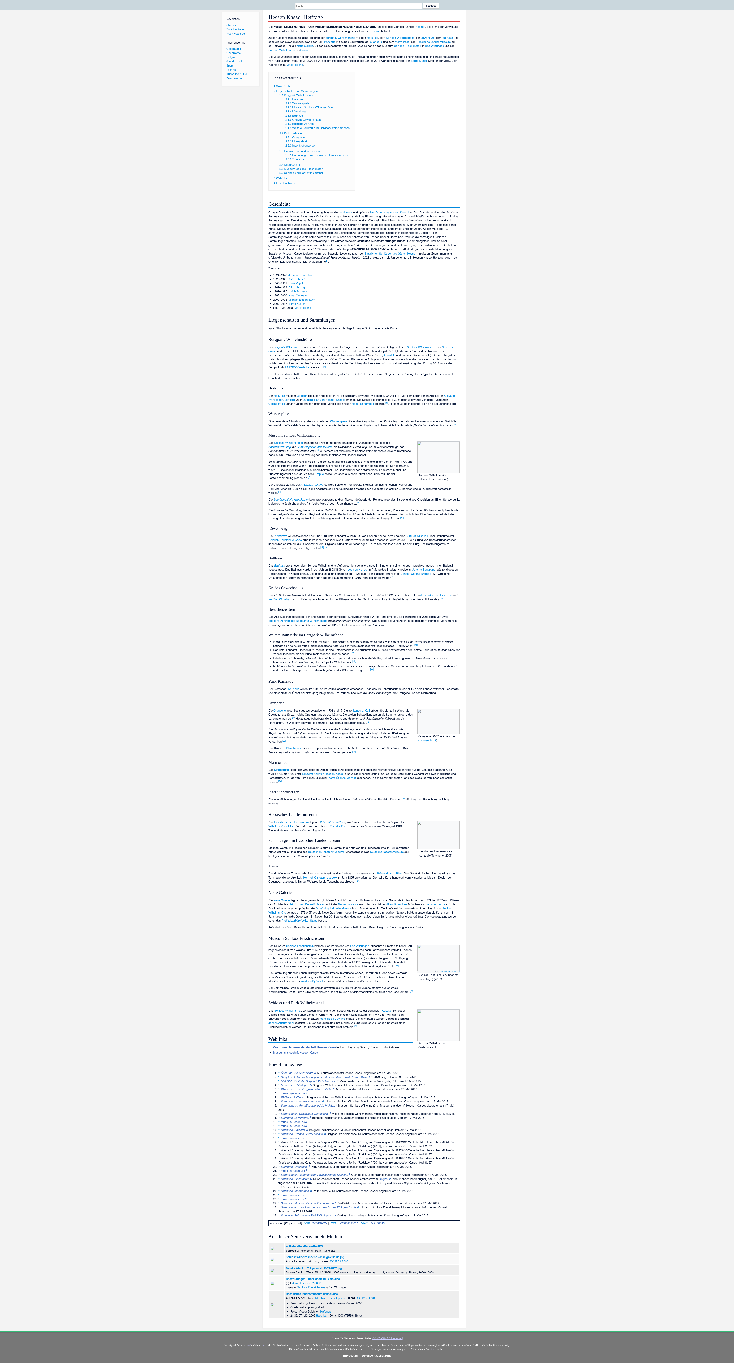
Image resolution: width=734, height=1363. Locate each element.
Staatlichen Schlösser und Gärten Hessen (391, 253)
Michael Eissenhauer (301, 299)
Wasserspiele (338, 421)
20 (293, 717)
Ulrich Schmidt (297, 291)
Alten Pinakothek (396, 904)
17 (352, 653)
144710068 (376, 1223)
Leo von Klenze (357, 569)
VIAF (364, 1223)
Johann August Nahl (281, 1023)
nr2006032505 (347, 1223)
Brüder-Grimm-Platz (332, 822)
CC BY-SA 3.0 (454, 971)
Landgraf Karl (361, 710)
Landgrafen (345, 212)
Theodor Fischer (340, 826)
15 (441, 598)
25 (403, 798)
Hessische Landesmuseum (433, 42)
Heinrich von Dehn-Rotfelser (306, 904)
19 (372, 669)
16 (416, 644)
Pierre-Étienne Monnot (342, 778)
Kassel (376, 31)
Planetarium (293, 748)
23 (354, 751)
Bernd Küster (419, 61)
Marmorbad (402, 42)
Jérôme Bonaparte (423, 569)
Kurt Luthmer (296, 279)
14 (393, 576)
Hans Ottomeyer (298, 295)
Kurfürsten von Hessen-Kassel (389, 212)
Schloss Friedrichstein (407, 46)
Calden (304, 50)
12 (322, 547)
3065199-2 (318, 1223)
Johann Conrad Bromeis (416, 574)
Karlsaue (329, 42)
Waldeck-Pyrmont (312, 981)
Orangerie (376, 42)
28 (411, 991)
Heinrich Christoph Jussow (285, 540)
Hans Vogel (295, 283)
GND (307, 1223)
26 (358, 880)
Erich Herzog (296, 287)
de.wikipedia (337, 1298)
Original (383, 1179)
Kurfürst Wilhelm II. (280, 599)
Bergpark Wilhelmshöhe (340, 38)
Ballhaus (447, 38)
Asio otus (443, 971)
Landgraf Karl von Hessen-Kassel (324, 399)
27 (397, 965)
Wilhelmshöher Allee (281, 826)
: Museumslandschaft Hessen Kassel (305, 1047)
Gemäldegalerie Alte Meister (314, 447)
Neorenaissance (348, 904)
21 (368, 721)
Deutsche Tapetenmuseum (387, 852)
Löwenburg (427, 38)
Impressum (350, 1355)
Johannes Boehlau (300, 275)
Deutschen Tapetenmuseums (326, 852)
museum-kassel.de (293, 1093)
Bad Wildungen (434, 46)
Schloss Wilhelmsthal (281, 50)
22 (284, 740)
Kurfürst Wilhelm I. (417, 536)
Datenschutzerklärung (376, 1355)
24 (280, 780)
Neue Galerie (305, 46)
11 (407, 538)
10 (402, 517)
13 (325, 547)
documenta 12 (427, 740)
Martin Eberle (294, 65)
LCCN (333, 1223)
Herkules (372, 38)
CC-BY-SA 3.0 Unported (387, 1338)
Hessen (420, 26)
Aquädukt (389, 355)
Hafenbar (319, 1298)
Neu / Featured (235, 33)
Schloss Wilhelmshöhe (400, 38)
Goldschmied (276, 403)
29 (355, 1025)
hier (249, 1345)
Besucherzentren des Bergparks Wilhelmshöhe (297, 621)
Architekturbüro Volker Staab (299, 920)
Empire (319, 474)
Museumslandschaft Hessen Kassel (295, 1052)
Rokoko (386, 1010)
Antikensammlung (279, 447)
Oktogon (302, 395)
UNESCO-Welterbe (297, 367)
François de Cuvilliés (332, 1018)
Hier (263, 1345)
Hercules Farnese (363, 403)
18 (354, 661)
